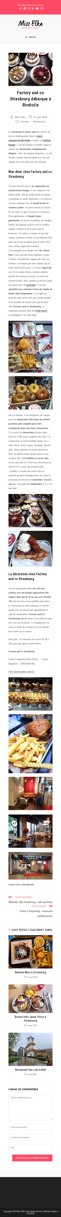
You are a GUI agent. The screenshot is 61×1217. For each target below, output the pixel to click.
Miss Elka (20, 117)
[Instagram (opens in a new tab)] (33, 8)
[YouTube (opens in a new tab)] (37, 8)
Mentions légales (51, 1211)
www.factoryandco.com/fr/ (21, 671)
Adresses (24, 121)
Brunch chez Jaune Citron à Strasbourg (30, 1018)
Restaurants (39, 121)
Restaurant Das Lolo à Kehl (30, 1069)
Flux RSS (31, 1213)
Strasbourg (27, 885)
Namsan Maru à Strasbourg (30, 972)
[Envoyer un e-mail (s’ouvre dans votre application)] (41, 8)
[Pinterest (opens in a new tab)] (29, 8)
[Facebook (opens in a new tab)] (25, 8)
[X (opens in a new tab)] (20, 8)
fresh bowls (41, 310)
